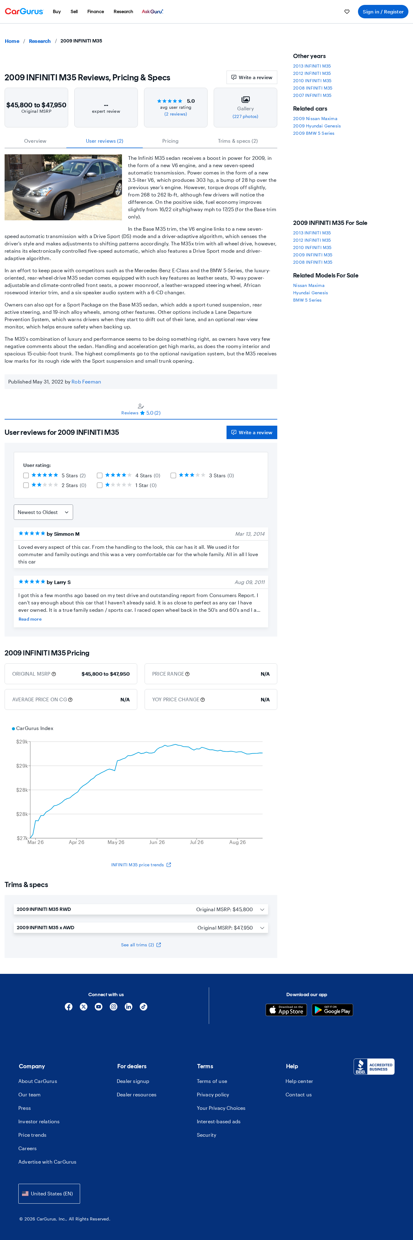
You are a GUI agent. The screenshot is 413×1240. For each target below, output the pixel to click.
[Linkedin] (128, 1009)
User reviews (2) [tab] (104, 141)
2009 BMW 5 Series (313, 133)
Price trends (32, 1135)
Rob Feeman (86, 381)
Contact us (299, 1094)
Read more (30, 619)
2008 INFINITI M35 (312, 87)
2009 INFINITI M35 (312, 254)
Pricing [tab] (170, 141)
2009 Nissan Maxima (315, 118)
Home (12, 41)
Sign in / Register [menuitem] (383, 11)
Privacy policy (213, 1094)
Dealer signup (133, 1081)
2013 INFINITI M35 (312, 65)
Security (206, 1135)
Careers (27, 1148)
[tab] (141, 409)
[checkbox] (26, 475)
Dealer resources (137, 1094)
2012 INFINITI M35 (312, 73)
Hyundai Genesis (310, 292)
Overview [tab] (35, 141)
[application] (141, 786)
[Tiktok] (143, 1009)
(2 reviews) (175, 113)
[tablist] (141, 141)
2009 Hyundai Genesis (317, 125)
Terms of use (212, 1081)
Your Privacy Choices (221, 1108)
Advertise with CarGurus (47, 1162)
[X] (83, 1009)
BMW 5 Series (307, 300)
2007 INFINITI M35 (312, 95)
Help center (299, 1081)
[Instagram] (113, 1009)
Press (24, 1108)
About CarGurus (37, 1081)
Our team (29, 1094)
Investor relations (39, 1121)
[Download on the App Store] (286, 1011)
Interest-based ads (219, 1121)
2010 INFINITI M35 (312, 80)
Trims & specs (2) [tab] (238, 141)
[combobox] (49, 1194)
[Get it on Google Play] (332, 1011)
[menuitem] (57, 11)
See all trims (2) (137, 944)
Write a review (255, 77)
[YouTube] (98, 1009)
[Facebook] (68, 1009)
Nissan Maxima (309, 285)
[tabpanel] (141, 528)
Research (40, 41)
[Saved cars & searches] (347, 11)
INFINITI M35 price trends (137, 864)
